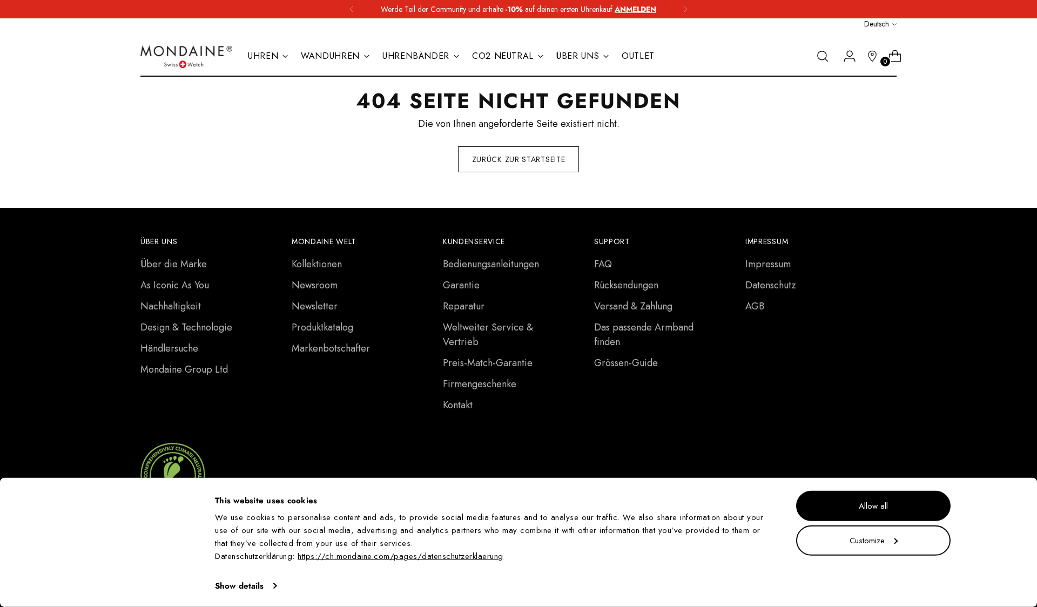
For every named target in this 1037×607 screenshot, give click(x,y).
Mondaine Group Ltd (184, 369)
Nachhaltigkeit (170, 306)
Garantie (461, 285)
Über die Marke (173, 264)
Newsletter (315, 306)
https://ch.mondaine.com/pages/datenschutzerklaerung (400, 556)
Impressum (768, 264)
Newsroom (315, 285)
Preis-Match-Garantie (488, 363)
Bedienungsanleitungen (491, 264)
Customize (867, 540)
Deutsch (876, 23)
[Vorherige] (351, 9)
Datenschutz (770, 285)
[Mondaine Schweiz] (186, 56)
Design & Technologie (186, 327)
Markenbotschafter (331, 348)
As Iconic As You (174, 285)
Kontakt (458, 405)
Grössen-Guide (626, 363)
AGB (754, 306)
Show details (239, 586)
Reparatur (463, 306)
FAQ (603, 264)
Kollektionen (317, 264)
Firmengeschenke (479, 384)
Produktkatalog (322, 327)
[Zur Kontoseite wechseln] (845, 56)
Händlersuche (169, 348)
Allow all (873, 506)
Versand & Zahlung (633, 306)
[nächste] (685, 9)
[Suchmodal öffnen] (822, 56)
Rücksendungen (626, 285)
